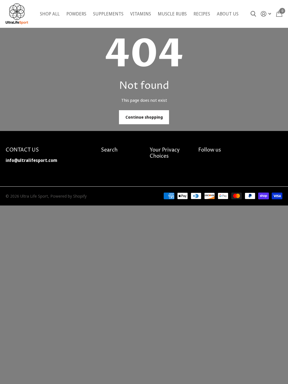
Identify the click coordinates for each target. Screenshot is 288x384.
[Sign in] (266, 14)
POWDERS (76, 14)
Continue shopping (144, 117)
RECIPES (202, 14)
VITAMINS (140, 14)
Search (109, 149)
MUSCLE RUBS (172, 14)
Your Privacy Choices (165, 153)
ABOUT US (227, 14)
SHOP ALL (50, 14)
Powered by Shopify (68, 196)
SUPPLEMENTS (108, 14)
